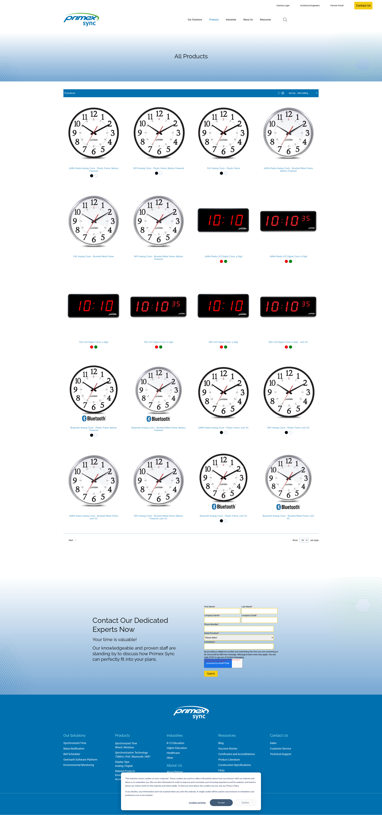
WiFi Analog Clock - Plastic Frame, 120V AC (288, 428)
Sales (273, 743)
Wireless (129, 747)
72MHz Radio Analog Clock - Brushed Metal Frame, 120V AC (93, 517)
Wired (118, 747)
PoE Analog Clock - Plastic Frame (223, 168)
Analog (119, 765)
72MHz (119, 756)
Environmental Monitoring (78, 765)
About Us (174, 765)
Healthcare (173, 752)
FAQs (221, 770)
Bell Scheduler (71, 754)
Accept (221, 802)
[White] (95, 175)
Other (170, 757)
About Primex (175, 771)
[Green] (225, 261)
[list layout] (279, 93)
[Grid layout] (283, 93)
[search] (285, 20)
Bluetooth (137, 756)
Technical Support (280, 754)
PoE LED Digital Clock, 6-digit (158, 342)
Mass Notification (73, 748)
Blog (221, 743)
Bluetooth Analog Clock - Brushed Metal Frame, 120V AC (288, 517)
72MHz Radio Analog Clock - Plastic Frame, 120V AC (223, 428)
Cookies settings (197, 802)
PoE (127, 756)
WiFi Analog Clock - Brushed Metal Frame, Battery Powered (158, 257)
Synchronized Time (74, 743)
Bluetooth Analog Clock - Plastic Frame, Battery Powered (93, 429)
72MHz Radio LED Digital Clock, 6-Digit (288, 256)
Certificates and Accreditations (236, 754)
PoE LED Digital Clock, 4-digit (93, 342)
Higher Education (177, 748)
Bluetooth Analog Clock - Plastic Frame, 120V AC (223, 516)
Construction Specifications (234, 765)
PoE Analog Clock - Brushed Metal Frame (93, 256)
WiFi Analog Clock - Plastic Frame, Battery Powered (158, 168)
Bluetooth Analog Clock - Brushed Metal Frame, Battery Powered (158, 429)
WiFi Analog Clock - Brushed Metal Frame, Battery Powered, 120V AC (158, 517)
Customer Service (280, 748)
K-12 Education (175, 743)
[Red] (221, 261)
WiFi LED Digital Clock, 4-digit (223, 342)
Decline (245, 802)
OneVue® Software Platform (80, 759)
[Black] (91, 175)
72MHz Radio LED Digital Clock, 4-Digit (223, 256)
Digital (129, 765)
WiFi (147, 756)
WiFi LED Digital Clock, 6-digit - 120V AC (288, 342)
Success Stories (227, 748)
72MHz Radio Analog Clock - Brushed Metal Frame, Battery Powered (288, 169)
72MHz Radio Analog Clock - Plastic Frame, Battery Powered (93, 169)
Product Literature (229, 759)
